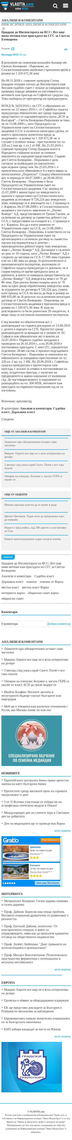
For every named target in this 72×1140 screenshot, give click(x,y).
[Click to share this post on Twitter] (12, 49)
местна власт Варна (35, 587)
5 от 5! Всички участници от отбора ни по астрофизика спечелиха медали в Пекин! (31, 803)
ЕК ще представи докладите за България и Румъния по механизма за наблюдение (31, 1009)
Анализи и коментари (16, 576)
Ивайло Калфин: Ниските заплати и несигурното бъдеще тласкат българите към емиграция (31, 695)
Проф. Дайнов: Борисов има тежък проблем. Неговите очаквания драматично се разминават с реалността (35, 915)
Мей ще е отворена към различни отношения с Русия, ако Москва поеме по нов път (34, 708)
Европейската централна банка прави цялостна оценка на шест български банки (35, 782)
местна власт (10, 587)
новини (31, 581)
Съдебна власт (44, 576)
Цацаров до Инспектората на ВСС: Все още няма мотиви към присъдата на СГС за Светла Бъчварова (33, 567)
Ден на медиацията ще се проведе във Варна (34, 823)
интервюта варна (13, 593)
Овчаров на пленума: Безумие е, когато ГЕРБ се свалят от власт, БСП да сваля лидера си (35, 682)
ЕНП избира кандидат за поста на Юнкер (32, 1029)
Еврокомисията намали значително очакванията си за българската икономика (35, 1020)
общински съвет (12, 598)
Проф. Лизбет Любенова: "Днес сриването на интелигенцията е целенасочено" (33, 945)
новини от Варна (51, 581)
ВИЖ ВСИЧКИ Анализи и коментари (33, 24)
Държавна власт (12, 581)
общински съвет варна (43, 593)
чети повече (62, 830)
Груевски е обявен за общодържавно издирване (36, 1000)
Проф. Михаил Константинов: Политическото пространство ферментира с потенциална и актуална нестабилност (34, 958)
